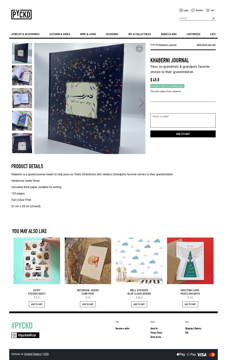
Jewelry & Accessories (25, 34)
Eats (213, 34)
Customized (193, 34)
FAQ (186, 332)
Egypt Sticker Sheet (37, 291)
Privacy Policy (156, 332)
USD (46, 354)
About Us (154, 328)
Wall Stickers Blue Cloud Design (139, 291)
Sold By (163, 44)
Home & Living (88, 34)
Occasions (112, 34)
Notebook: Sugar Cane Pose (88, 291)
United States (33, 354)
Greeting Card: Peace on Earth (190, 291)
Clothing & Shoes (59, 34)
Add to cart (183, 133)
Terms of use (155, 337)
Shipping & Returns (193, 328)
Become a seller (122, 328)
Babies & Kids (169, 34)
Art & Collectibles (139, 34)
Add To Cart (36, 304)
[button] (22, 45)
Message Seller (206, 44)
